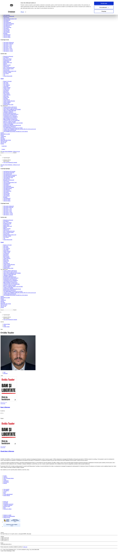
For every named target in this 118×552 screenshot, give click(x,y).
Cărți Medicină (6, 26)
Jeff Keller (5, 98)
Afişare (22, 12)
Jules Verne (5, 82)
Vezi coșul (5, 162)
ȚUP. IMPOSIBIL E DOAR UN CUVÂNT (13, 127)
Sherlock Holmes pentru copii (9, 71)
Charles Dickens (6, 94)
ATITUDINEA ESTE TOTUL (10, 118)
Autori (2, 78)
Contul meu (4, 146)
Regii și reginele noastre (8, 68)
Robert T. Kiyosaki (7, 81)
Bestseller (5, 33)
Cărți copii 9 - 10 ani (7, 48)
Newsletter (5, 502)
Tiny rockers (6, 73)
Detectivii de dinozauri (8, 56)
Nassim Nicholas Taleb (8, 104)
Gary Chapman (6, 85)
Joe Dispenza (6, 89)
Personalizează (103, 7)
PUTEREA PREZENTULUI (9, 113)
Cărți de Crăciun (6, 37)
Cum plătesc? (6, 490)
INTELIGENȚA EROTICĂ (9, 126)
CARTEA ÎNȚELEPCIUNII (9, 130)
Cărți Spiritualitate (7, 22)
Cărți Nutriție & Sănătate (8, 23)
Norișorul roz (6, 66)
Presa (4, 507)
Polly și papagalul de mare (9, 67)
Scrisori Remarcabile (7, 76)
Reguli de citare (6, 506)
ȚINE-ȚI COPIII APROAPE (9, 110)
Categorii (5, 477)
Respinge (104, 11)
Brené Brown (6, 92)
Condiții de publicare (7, 505)
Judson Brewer (6, 99)
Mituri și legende (7, 65)
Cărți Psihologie (6, 20)
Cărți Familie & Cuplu (8, 177)
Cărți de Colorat (6, 35)
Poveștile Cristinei (7, 72)
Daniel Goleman (6, 87)
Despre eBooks (6, 495)
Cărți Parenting (6, 15)
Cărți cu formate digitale (8, 478)
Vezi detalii (3, 446)
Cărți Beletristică (6, 34)
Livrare (4, 491)
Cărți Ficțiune (6, 17)
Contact (3, 149)
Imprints (5, 483)
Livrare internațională (7, 494)
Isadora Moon (6, 61)
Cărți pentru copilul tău (8, 43)
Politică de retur (6, 517)
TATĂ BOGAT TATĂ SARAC (10, 108)
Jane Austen (5, 83)
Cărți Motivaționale (7, 24)
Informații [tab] (5, 373)
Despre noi (5, 501)
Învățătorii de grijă (7, 60)
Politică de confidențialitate (9, 516)
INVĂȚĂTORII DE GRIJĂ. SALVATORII (13, 122)
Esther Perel (5, 91)
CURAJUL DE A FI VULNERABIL (11, 120)
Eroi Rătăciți (6, 57)
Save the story (6, 69)
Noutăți (4, 475)
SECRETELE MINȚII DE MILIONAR (12, 125)
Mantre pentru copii (7, 62)
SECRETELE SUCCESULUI (10, 115)
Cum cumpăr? (6, 489)
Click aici (25, 546)
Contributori (6, 480)
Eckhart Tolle (6, 97)
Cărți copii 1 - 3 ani (7, 44)
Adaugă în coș (4, 402)
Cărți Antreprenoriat (7, 173)
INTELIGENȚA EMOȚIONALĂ (10, 114)
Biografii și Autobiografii (8, 16)
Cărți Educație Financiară (8, 172)
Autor (4, 325)
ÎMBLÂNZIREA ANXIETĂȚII (10, 119)
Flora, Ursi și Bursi (7, 58)
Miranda (5, 63)
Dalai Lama (5, 96)
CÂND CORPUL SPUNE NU (10, 107)
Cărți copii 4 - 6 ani (7, 46)
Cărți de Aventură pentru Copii (10, 18)
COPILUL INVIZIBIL (8, 124)
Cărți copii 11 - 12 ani (8, 49)
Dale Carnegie (6, 93)
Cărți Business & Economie (9, 171)
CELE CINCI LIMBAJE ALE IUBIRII (12, 109)
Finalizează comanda (12, 162)
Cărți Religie (6, 21)
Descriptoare (6, 482)
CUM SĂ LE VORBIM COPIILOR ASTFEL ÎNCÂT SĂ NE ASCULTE (19, 129)
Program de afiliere (7, 508)
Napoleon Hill (6, 103)
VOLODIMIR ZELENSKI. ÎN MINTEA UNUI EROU (15, 131)
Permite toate (104, 3)
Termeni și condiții (7, 515)
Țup (4, 74)
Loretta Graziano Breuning (9, 100)
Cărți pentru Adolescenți (8, 42)
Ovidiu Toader (6, 326)
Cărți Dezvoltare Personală (9, 176)
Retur (4, 493)
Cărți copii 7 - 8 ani (7, 47)
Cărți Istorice (6, 28)
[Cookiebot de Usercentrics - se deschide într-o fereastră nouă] (12, 12)
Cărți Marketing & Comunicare (10, 175)
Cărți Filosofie (6, 31)
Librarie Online (6, 324)
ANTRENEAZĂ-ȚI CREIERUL (10, 116)
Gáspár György (6, 88)
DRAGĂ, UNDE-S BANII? (9, 121)
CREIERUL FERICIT (8, 111)
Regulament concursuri (8, 504)
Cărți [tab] (4, 372)
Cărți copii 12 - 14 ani (8, 51)
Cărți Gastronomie (7, 27)
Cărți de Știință (6, 29)
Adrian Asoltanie (7, 102)
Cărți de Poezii (6, 32)
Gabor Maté (5, 86)
